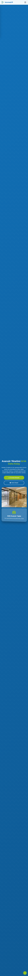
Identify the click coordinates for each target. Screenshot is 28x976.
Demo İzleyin (14, 482)
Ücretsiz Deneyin (14, 477)
